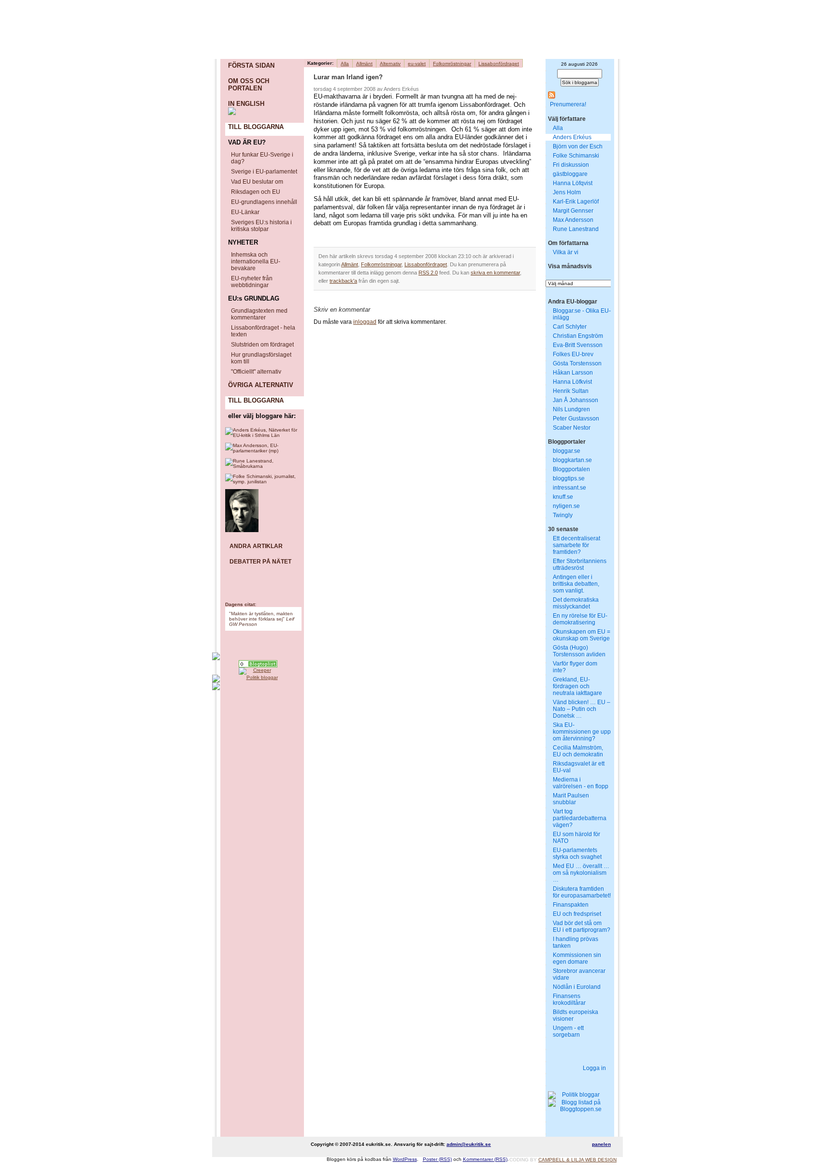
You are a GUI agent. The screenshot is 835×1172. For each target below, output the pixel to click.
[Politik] (258, 663)
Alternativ (390, 63)
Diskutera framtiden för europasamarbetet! (582, 892)
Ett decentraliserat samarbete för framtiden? (576, 545)
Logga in (594, 1068)
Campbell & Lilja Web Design (577, 1159)
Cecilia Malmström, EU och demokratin (578, 751)
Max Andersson (573, 220)
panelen (601, 1144)
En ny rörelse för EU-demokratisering (580, 619)
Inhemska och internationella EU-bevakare (255, 261)
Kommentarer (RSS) (485, 1159)
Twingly (563, 515)
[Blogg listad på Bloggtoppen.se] (577, 1106)
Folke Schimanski (576, 155)
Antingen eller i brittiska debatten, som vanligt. (576, 584)
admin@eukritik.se (468, 1144)
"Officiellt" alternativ (256, 371)
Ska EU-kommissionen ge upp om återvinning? (582, 732)
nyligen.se (566, 506)
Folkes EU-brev (573, 354)
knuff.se (563, 496)
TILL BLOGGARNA (256, 126)
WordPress (405, 1159)
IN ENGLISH (246, 103)
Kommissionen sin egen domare (577, 958)
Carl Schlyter (570, 326)
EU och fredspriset (577, 914)
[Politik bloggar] (258, 678)
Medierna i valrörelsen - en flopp (580, 783)
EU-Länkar (245, 212)
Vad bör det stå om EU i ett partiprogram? (581, 926)
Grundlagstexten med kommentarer (259, 314)
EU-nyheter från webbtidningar (252, 282)
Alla (345, 63)
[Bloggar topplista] (258, 686)
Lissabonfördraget (498, 63)
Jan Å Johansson (575, 400)
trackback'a (343, 281)
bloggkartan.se (572, 460)
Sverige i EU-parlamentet (264, 171)
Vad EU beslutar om (257, 181)
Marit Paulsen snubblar (571, 799)
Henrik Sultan (571, 391)
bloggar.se (566, 451)
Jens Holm (567, 192)
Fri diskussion (571, 164)
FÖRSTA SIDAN (251, 65)
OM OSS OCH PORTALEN (248, 84)
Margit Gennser (573, 210)
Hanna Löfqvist (572, 183)
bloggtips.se (569, 478)
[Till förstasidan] (330, 41)
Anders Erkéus (572, 137)
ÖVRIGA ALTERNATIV (260, 385)
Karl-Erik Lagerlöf (576, 201)
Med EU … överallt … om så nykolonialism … (581, 873)
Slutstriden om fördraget (262, 344)
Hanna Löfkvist (572, 381)
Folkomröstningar (452, 63)
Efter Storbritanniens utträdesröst (579, 564)
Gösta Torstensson (577, 363)
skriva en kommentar (495, 272)
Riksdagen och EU (255, 191)
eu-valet (417, 63)
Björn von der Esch (578, 146)
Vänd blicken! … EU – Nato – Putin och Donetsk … (581, 709)
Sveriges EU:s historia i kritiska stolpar (261, 225)
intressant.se (569, 487)
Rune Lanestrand (576, 229)
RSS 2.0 (428, 272)
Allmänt (364, 63)
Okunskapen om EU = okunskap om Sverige (581, 635)
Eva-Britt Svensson (578, 345)
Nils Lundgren (571, 409)
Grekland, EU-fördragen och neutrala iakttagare (577, 686)
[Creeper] (258, 671)
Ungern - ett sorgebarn (568, 1031)
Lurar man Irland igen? (348, 77)
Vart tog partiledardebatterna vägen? (579, 818)
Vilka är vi (565, 252)
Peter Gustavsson (576, 418)
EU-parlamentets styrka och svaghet (577, 853)
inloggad (364, 321)
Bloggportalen (571, 469)
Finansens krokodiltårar (569, 999)
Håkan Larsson (573, 372)
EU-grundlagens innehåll (264, 202)
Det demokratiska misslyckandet (576, 603)
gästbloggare (570, 174)
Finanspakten (571, 904)
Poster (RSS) (437, 1159)
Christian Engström (578, 336)
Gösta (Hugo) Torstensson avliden (579, 651)
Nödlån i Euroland (577, 987)
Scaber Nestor (571, 427)
